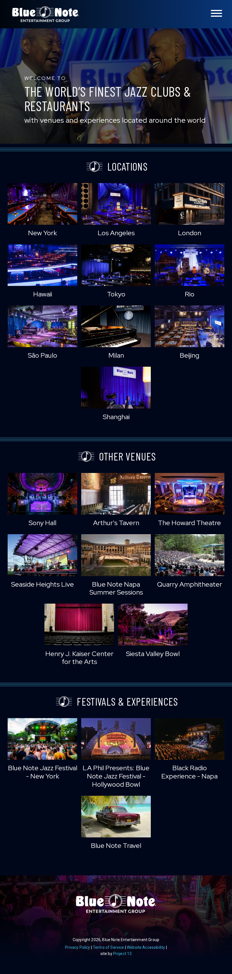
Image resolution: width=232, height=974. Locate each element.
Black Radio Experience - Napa (189, 771)
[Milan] (116, 326)
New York (42, 232)
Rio (189, 294)
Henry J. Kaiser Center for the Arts (79, 657)
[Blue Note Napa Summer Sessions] (116, 555)
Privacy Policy (77, 947)
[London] (189, 204)
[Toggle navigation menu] (216, 14)
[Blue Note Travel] (116, 816)
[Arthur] (116, 494)
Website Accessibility (146, 947)
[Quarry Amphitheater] (189, 555)
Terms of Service (108, 947)
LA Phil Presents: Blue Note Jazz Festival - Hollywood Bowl (116, 776)
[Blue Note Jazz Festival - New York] (42, 739)
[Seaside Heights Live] (42, 555)
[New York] (42, 204)
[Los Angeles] (116, 204)
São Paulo (42, 355)
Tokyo (116, 294)
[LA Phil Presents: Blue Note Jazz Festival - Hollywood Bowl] (116, 739)
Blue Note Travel (116, 845)
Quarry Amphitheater (189, 584)
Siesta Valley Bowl (153, 653)
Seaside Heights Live (42, 584)
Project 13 (122, 953)
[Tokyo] (116, 265)
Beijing (189, 355)
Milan (116, 355)
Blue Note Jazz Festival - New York (42, 771)
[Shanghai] (116, 387)
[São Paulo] (42, 326)
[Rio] (189, 265)
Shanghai (116, 416)
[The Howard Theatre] (189, 494)
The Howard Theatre (189, 522)
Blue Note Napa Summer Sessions (116, 588)
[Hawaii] (42, 265)
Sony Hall (42, 522)
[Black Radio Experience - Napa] (189, 739)
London (189, 232)
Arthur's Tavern (116, 522)
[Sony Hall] (42, 494)
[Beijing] (189, 326)
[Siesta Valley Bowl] (153, 624)
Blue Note (45, 14)
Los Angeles (116, 232)
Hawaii (42, 294)
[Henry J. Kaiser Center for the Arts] (79, 624)
